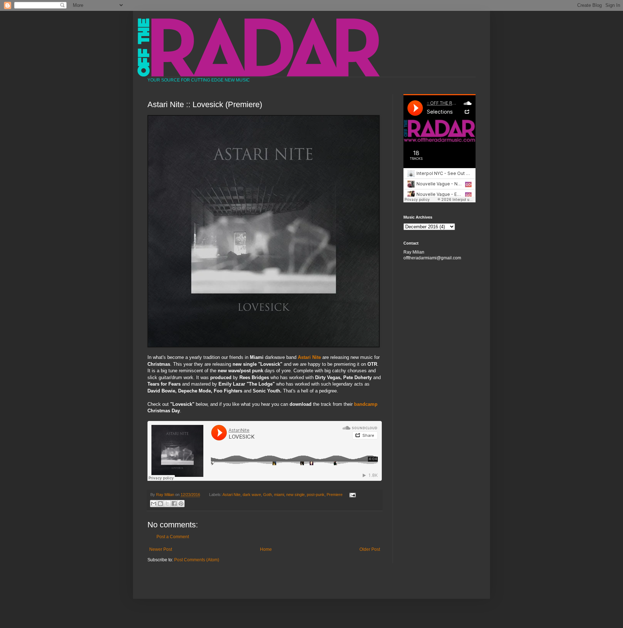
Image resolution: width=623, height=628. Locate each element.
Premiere (335, 494)
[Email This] (153, 503)
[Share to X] (167, 503)
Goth (267, 494)
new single (295, 494)
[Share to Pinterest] (181, 503)
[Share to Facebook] (174, 503)
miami (279, 494)
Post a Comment (172, 536)
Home (266, 549)
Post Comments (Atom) (196, 559)
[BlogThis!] (160, 503)
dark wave (252, 494)
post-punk (315, 494)
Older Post (369, 549)
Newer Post (160, 549)
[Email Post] (351, 494)
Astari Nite (231, 494)
